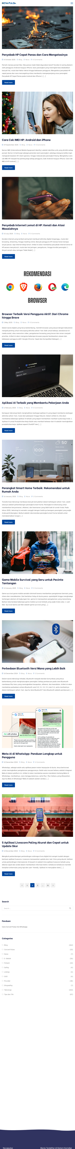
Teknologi (7, 990)
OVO (6, 976)
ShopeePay (8, 985)
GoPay (6, 967)
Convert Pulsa (9, 949)
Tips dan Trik (8, 994)
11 (48, 885)
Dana (6, 954)
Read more (8, 82)
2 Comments (38, 496)
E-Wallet (7, 958)
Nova (27, 59)
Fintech (7, 963)
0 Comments (37, 59)
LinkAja (7, 972)
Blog (20, 59)
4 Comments (40, 762)
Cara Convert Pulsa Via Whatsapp (14, 927)
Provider (7, 981)
